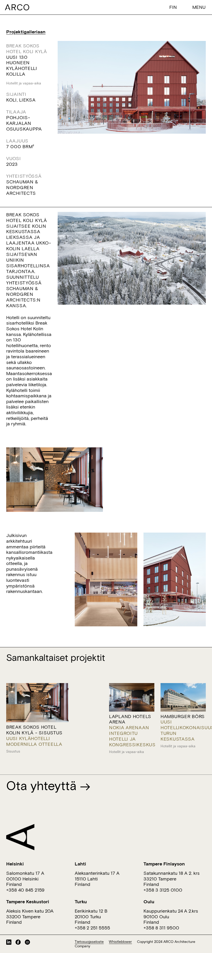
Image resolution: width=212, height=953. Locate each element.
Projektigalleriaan (26, 31)
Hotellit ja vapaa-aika (23, 83)
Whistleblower (120, 942)
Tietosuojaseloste (89, 942)
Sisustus (13, 751)
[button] (174, 6)
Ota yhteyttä (43, 785)
